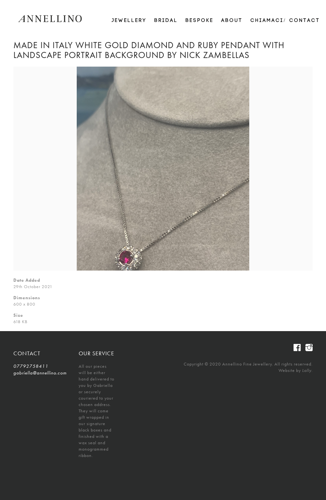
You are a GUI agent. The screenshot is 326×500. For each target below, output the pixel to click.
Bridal (166, 20)
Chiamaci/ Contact (285, 20)
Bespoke (200, 20)
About (232, 20)
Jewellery (129, 20)
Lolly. (307, 370)
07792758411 (30, 366)
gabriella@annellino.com (40, 373)
